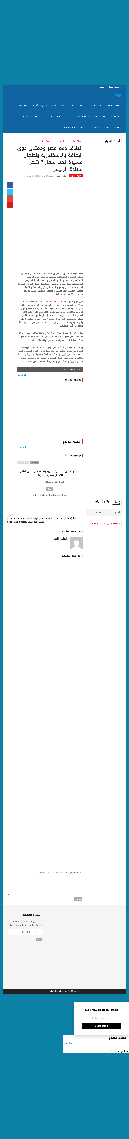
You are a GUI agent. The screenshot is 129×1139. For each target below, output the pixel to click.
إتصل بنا (26, 116)
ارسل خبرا (96, 127)
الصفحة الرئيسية (112, 105)
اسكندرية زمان (84, 116)
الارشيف (84, 127)
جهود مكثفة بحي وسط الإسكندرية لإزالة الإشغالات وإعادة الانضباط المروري (28, 698)
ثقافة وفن (23, 105)
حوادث (82, 105)
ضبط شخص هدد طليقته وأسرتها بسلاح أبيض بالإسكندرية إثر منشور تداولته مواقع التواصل (25, 848)
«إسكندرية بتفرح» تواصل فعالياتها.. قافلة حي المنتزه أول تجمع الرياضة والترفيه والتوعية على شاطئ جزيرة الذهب (65, 592)
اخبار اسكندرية (95, 105)
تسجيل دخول (114, 87)
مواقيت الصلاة (70, 127)
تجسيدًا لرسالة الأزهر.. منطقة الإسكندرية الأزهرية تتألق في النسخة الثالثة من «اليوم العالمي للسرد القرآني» (26, 749)
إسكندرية (55, 302)
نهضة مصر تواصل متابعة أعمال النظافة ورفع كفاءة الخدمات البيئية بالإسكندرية (66, 643)
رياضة (72, 105)
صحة (63, 105)
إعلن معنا (39, 116)
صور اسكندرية (101, 116)
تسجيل (102, 87)
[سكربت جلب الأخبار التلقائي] (61, 991)
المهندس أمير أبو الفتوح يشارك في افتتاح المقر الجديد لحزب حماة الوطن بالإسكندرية (65, 799)
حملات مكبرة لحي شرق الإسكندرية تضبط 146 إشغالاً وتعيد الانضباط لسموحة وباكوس (25, 591)
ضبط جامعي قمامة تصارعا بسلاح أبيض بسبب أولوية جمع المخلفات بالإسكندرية (25, 799)
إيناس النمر (62, 176)
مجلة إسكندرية (75, 141)
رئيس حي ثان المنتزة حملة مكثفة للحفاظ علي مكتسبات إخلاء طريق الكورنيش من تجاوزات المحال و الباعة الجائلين (96, 203)
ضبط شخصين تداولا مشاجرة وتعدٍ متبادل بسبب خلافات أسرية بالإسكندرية (65, 848)
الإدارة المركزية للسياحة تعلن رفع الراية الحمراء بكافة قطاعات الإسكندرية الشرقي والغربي (65, 747)
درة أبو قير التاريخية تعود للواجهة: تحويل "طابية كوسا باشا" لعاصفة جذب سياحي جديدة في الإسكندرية (67, 697)
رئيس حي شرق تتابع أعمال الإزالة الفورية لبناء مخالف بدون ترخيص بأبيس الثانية (97, 342)
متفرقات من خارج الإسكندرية (44, 105)
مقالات (71, 116)
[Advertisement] (64, 42)
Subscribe (101, 1025)
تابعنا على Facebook (106, 523)
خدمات (60, 116)
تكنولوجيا (115, 116)
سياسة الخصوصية (111, 127)
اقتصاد (50, 116)
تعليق (78, 899)
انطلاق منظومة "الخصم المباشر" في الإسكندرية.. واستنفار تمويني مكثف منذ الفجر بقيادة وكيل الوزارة (42, 520)
